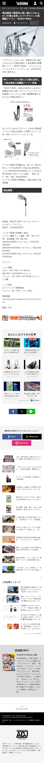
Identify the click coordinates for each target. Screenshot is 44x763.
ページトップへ (22, 709)
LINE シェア (30, 411)
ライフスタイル (13, 8)
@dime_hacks (23, 443)
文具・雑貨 (23, 8)
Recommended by (25, 400)
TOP (3, 8)
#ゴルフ (34, 23)
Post (22, 411)
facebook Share (13, 411)
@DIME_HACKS (33, 436)
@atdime (13, 436)
